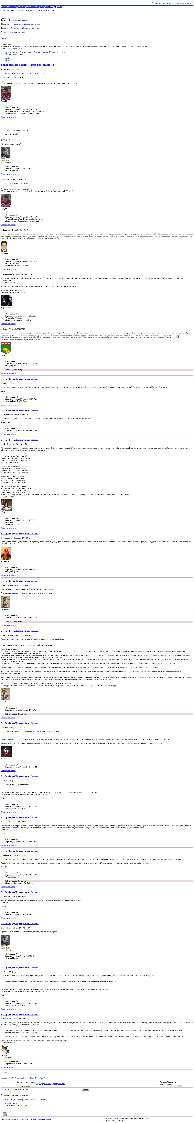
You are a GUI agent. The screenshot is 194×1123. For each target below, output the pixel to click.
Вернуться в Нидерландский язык (52, 1084)
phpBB (115, 1118)
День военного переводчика (19, 20)
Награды (29, 10)
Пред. (5, 1072)
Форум (53, 7)
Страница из (21, 73)
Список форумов (11, 52)
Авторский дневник (43, 7)
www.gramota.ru (25, 1086)
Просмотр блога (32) (18, 808)
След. (9, 1072)
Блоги (32, 7)
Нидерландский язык (57, 52)
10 (46, 73)
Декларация (5, 10)
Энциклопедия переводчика (19, 7)
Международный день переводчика (26, 24)
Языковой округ (26, 52)
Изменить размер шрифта (15, 54)
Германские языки (41, 52)
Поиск (12, 10)
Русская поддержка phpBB (114, 1120)
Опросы (52, 10)
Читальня (37, 10)
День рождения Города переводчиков (25, 28)
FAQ (7, 58)
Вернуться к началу (8, 117)
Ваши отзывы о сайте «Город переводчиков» (28, 64)
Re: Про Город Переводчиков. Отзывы (20, 379)
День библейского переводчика (13, 32)
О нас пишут (21, 10)
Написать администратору (41, 1119)
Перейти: (6, 1089)
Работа (59, 7)
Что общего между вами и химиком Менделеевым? (171, 3)
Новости (4, 7)
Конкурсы (45, 10)
